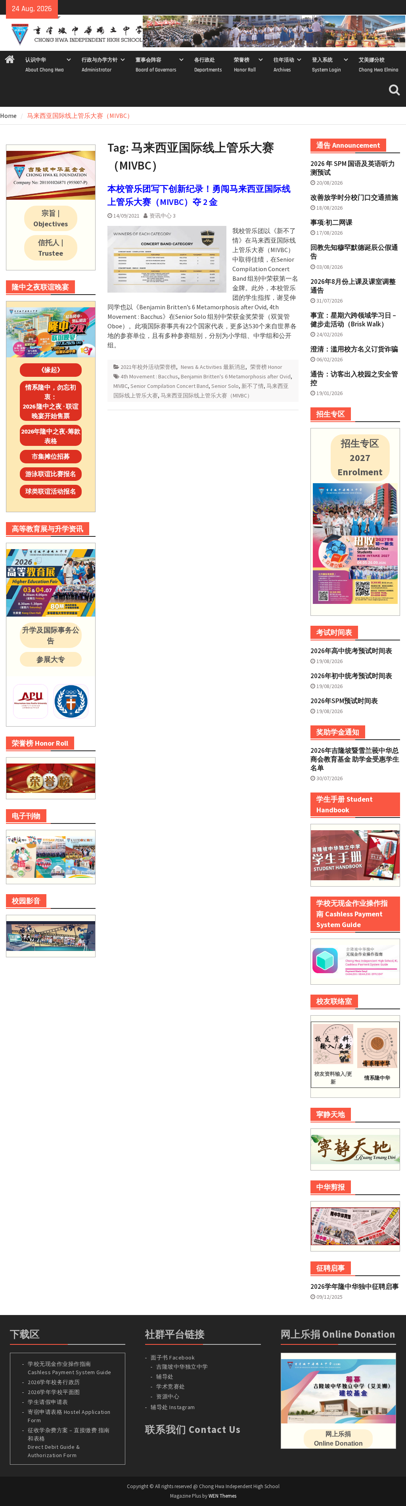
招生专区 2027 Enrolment (360, 457)
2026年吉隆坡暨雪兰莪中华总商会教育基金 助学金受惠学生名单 (354, 759)
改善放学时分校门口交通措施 (354, 197)
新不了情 (252, 386)
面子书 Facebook (173, 1357)
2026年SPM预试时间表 (344, 700)
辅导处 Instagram (173, 1407)
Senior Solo (225, 386)
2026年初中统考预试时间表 (351, 675)
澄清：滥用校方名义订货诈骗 (354, 349)
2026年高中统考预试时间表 (351, 650)
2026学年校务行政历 (54, 1382)
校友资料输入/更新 (333, 1077)
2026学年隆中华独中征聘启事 (354, 1286)
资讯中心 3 (162, 215)
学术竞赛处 (170, 1386)
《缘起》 (50, 370)
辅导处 (165, 1376)
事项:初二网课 (331, 222)
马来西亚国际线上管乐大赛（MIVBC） (207, 395)
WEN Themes (222, 1496)
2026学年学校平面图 (54, 1392)
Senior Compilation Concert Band (169, 386)
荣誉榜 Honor (266, 366)
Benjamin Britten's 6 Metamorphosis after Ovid (236, 376)
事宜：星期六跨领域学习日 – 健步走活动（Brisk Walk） (353, 319)
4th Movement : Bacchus (149, 376)
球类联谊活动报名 (50, 491)
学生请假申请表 (48, 1402)
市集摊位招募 (51, 456)
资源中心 (167, 1396)
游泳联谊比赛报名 (50, 474)
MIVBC (120, 386)
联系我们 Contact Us (193, 1429)
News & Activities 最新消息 (213, 366)
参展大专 (50, 659)
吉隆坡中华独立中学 (182, 1366)
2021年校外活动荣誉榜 (148, 366)
